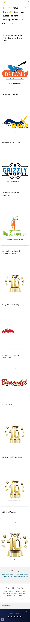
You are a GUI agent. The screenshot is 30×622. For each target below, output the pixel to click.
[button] (1, 2)
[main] (15, 16)
